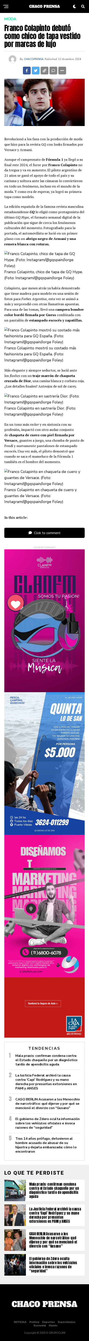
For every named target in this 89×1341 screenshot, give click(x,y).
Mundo (53, 1325)
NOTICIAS (20, 1322)
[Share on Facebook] (27, 70)
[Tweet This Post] (36, 70)
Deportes (48, 1322)
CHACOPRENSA (34, 59)
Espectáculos (66, 1322)
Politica (34, 1322)
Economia (40, 1325)
